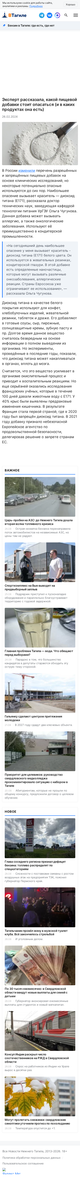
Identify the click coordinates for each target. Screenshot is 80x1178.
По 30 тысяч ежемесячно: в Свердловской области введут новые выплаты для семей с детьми (36, 992)
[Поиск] (66, 15)
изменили (26, 170)
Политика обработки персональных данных (31, 1157)
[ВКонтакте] (49, 15)
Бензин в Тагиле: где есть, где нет (31, 25)
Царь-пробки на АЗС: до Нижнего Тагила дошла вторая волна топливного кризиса (39, 522)
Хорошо (70, 4)
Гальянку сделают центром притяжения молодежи (33, 718)
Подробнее (36, 6)
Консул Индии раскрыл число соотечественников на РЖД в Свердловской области (37, 1058)
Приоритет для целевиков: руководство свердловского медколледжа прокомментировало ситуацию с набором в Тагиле (36, 780)
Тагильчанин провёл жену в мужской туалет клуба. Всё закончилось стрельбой (36, 932)
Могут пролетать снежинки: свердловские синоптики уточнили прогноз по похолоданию (37, 1121)
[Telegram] (42, 15)
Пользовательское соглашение (23, 1163)
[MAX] (57, 15)
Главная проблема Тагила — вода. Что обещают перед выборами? (39, 652)
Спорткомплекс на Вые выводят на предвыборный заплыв (30, 587)
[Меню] (75, 15)
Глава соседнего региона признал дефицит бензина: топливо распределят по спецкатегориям (35, 865)
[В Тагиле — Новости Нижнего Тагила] (18, 15)
